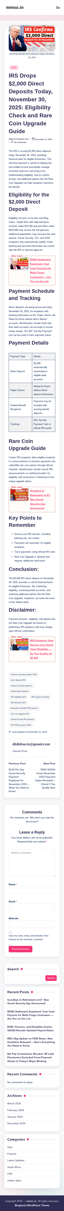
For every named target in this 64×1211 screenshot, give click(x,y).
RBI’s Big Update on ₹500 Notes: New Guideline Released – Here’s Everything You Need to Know (31, 1042)
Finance (11, 1154)
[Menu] (58, 7)
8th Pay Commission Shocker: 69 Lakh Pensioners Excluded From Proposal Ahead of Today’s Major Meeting (30, 1058)
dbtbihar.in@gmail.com (31, 744)
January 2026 (15, 1117)
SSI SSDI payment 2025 (21, 725)
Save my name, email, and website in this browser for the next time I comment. (29, 938)
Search (13, 969)
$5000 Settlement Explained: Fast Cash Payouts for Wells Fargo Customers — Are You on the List (31, 1015)
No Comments (20, 142)
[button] (19, 751)
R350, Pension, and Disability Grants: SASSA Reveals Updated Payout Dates (30, 1029)
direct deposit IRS (18, 680)
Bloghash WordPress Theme (32, 1205)
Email (13, 901)
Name (13, 884)
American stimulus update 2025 (24, 674)
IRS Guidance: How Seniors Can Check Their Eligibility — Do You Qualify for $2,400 (42, 649)
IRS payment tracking (40, 697)
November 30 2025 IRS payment (24, 708)
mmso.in (15, 7)
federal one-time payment (21, 686)
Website (13, 918)
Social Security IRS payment (22, 719)
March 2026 (14, 1103)
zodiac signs (14, 1180)
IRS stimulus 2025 (18, 703)
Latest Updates (15, 1160)
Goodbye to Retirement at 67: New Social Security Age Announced (40, 499)
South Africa (14, 1167)
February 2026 (15, 1110)
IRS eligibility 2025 (18, 697)
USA (13, 67)
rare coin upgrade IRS (20, 714)
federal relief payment (20, 691)
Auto (9, 1147)
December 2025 (16, 1123)
